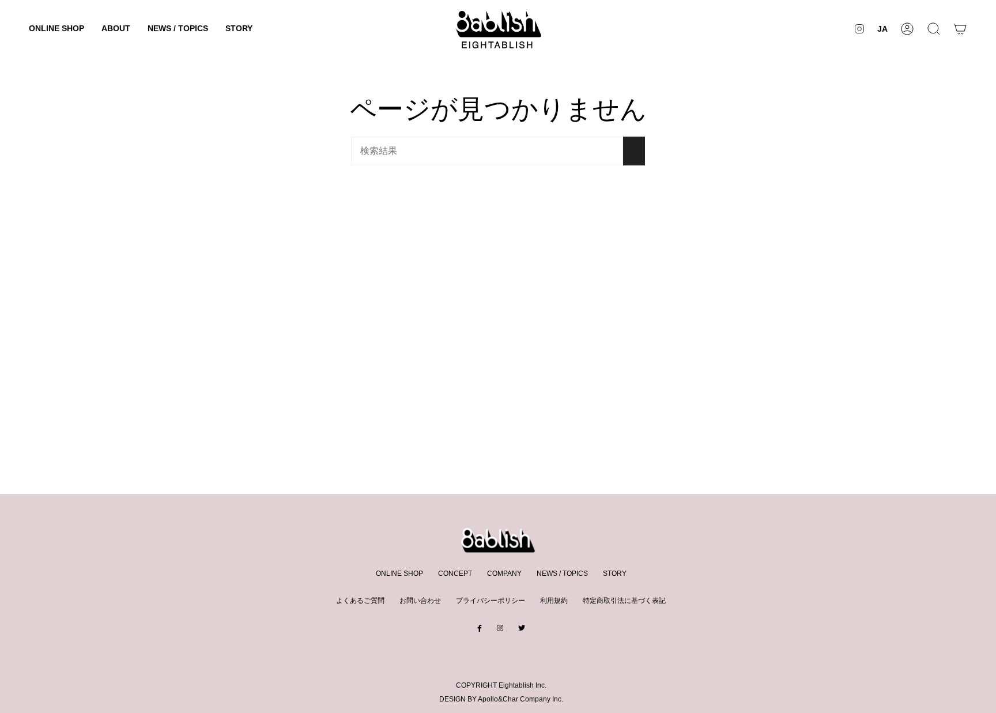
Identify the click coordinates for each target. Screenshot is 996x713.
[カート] (960, 28)
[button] (56, 28)
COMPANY (504, 573)
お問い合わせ (420, 601)
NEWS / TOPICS (562, 573)
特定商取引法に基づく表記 (624, 601)
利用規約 (554, 601)
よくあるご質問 (360, 601)
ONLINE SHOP (399, 573)
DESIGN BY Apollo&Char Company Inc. (501, 699)
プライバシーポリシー (490, 601)
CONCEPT (455, 573)
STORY (615, 573)
